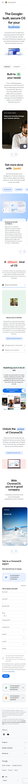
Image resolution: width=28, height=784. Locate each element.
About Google (6, 765)
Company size (5, 627)
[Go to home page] (5, 761)
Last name (4, 599)
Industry (4, 634)
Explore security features (14, 338)
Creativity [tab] (19, 189)
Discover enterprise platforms (15, 390)
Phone (3, 613)
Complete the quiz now (13, 453)
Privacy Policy (11, 671)
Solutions (7, 66)
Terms (16, 770)
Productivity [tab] (7, 189)
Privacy (10, 770)
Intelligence (16, 66)
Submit (6, 676)
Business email (5, 606)
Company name (6, 620)
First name (4, 592)
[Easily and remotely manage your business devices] (24, 146)
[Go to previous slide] (12, 154)
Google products (17, 765)
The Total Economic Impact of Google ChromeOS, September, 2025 (14, 722)
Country (4, 641)
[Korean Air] (24, 543)
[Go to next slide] (16, 154)
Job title (4, 648)
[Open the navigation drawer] (2, 2)
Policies (4, 770)
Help (5, 777)
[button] (14, 742)
